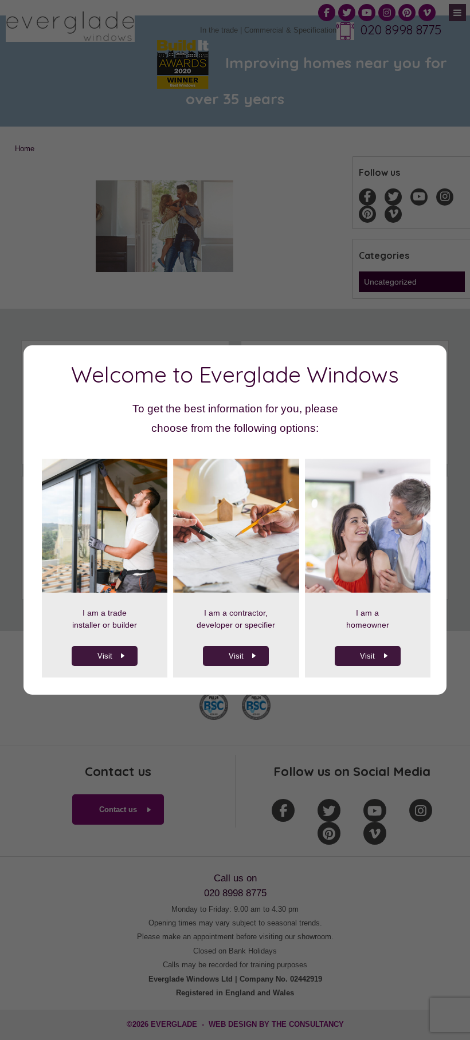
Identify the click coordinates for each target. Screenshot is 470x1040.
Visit (104, 656)
